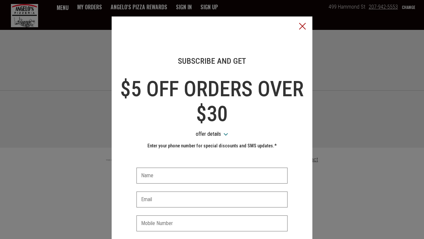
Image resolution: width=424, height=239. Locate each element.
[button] (302, 27)
